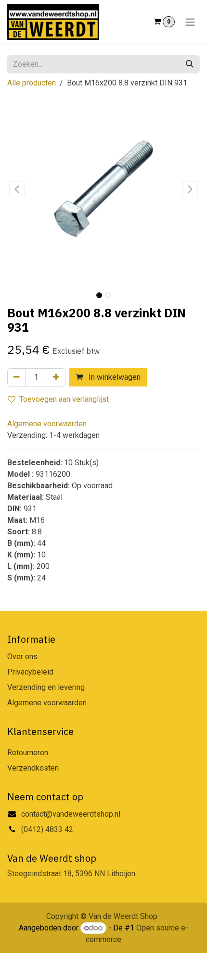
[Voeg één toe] (56, 377)
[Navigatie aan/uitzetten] (190, 22)
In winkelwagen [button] (114, 377)
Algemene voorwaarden (47, 702)
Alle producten (31, 82)
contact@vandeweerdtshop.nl (71, 814)
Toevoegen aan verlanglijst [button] (64, 399)
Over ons (22, 656)
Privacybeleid (30, 671)
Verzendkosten (33, 767)
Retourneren (27, 752)
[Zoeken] (190, 64)
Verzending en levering (46, 687)
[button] (16, 188)
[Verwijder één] (16, 377)
